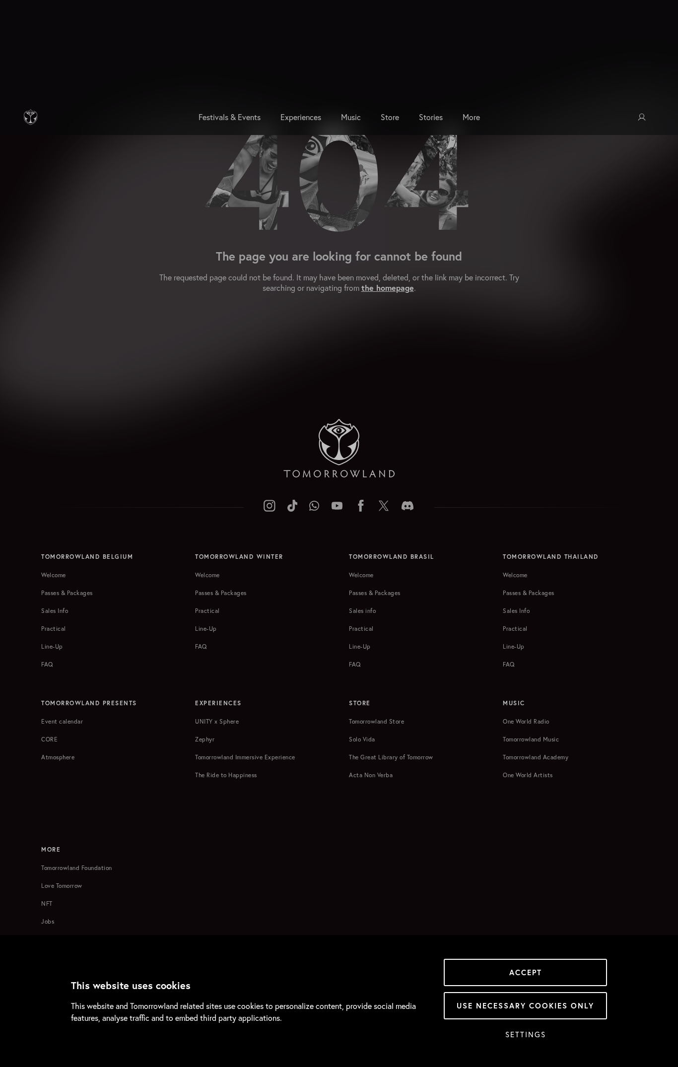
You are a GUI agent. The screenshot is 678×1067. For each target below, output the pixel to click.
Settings (525, 1034)
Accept (525, 972)
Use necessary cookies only (525, 1005)
